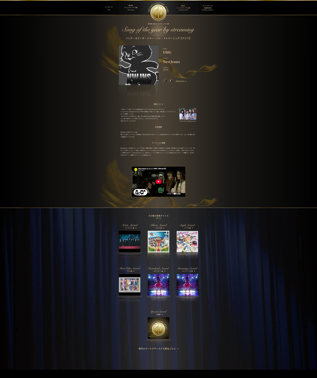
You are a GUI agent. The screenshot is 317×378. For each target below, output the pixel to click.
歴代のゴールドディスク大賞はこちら (157, 348)
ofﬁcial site (180, 81)
